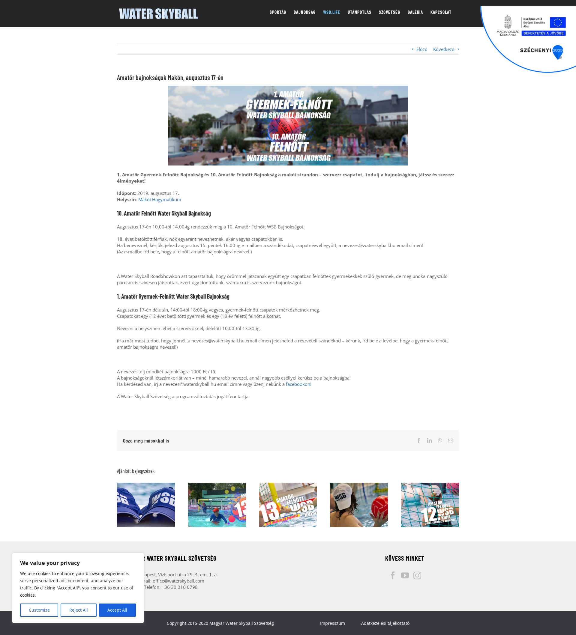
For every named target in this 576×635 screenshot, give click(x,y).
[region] (78, 588)
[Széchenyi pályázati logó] (528, 39)
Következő (443, 49)
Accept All (117, 610)
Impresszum (332, 623)
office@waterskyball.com (178, 581)
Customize (39, 610)
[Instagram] (417, 575)
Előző (422, 49)
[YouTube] (405, 575)
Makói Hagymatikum (159, 199)
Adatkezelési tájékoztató (385, 623)
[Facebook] (393, 575)
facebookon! (298, 384)
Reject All (78, 610)
